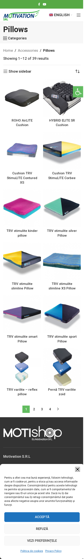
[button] (78, 91)
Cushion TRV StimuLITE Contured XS (22, 177)
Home (8, 50)
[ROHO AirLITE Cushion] (22, 98)
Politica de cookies (31, 551)
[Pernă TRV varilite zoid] (62, 367)
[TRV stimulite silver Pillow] (62, 208)
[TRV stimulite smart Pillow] (22, 314)
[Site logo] (21, 14)
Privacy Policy (53, 551)
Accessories (28, 50)
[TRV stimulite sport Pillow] (62, 314)
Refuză (42, 529)
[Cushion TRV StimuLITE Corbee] (62, 151)
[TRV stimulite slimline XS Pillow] (62, 261)
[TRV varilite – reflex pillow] (22, 367)
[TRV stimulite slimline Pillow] (22, 261)
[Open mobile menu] (78, 15)
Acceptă (42, 517)
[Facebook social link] (39, 4)
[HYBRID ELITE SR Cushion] (62, 98)
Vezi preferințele (42, 541)
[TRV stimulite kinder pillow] (22, 208)
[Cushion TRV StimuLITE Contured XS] (22, 151)
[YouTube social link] (45, 4)
